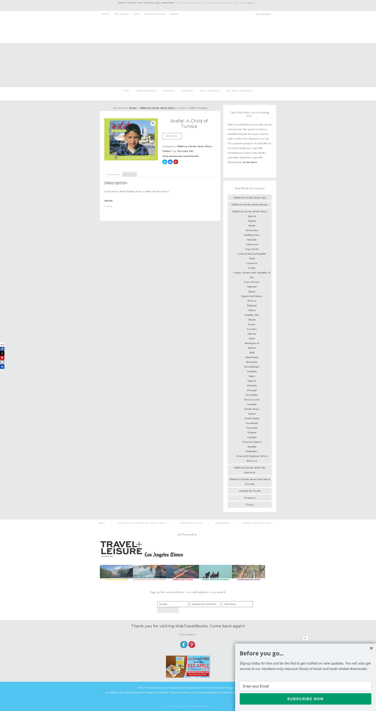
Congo (252, 267)
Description (114, 175)
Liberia (252, 333)
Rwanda (252, 385)
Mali (251, 352)
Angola (252, 220)
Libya (252, 338)
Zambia (252, 446)
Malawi (252, 347)
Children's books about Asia (249, 197)
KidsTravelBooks (188, 30)
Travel (250, 504)
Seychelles (252, 394)
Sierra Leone (252, 399)
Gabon (252, 310)
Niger (252, 376)
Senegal (252, 390)
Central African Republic (251, 253)
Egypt (251, 291)
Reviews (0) (129, 175)
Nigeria (251, 380)
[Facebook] (2, 349)
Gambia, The (252, 314)
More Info (172, 136)
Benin (252, 225)
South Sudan (252, 418)
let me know (250, 162)
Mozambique (252, 366)
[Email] (2, 362)
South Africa (252, 408)
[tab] (114, 174)
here (249, 3)
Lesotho (252, 328)
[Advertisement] (188, 65)
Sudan (252, 413)
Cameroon (252, 244)
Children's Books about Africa (157, 107)
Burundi (252, 239)
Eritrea (252, 300)
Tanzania (251, 427)
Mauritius (252, 361)
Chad (252, 258)
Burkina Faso (252, 234)
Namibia (252, 371)
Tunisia (166, 150)
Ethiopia (252, 305)
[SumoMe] (2, 366)
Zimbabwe (252, 451)
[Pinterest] (2, 358)
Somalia (252, 404)
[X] (2, 353)
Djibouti (252, 286)
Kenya (252, 324)
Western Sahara (251, 441)
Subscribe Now (305, 698)
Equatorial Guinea (252, 296)
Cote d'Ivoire (252, 281)
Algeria (252, 216)
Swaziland (252, 423)
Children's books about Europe (249, 204)
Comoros (251, 263)
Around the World (249, 490)
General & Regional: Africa (252, 455)
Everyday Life (186, 150)
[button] (305, 653)
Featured (249, 497)
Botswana (252, 230)
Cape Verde (252, 249)
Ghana (252, 319)
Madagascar (252, 343)
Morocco (251, 460)
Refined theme (189, 706)
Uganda (252, 437)
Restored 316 (206, 706)
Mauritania (251, 357)
